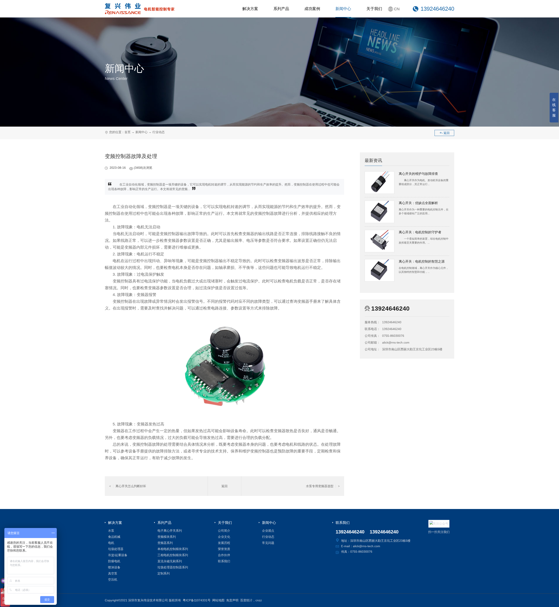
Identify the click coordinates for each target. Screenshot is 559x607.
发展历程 (224, 543)
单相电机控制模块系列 (172, 549)
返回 (444, 133)
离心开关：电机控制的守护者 (420, 232)
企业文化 (224, 536)
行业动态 (158, 132)
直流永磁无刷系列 (169, 561)
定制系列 (163, 573)
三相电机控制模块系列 (172, 555)
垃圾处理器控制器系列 (172, 567)
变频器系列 (165, 543)
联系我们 (224, 561)
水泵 (111, 530)
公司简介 (224, 530)
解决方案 (250, 9)
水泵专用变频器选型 (323, 486)
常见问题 (268, 543)
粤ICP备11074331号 (196, 600)
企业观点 (268, 530)
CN (397, 9)
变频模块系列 (166, 536)
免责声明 (232, 600)
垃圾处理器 (115, 549)
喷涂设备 (114, 567)
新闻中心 (343, 9)
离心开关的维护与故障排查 (418, 173)
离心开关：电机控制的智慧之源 (422, 261)
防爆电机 (114, 561)
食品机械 (114, 536)
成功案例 (312, 9)
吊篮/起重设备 (117, 555)
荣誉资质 (224, 549)
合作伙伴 (224, 555)
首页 (127, 132)
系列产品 (281, 9)
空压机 (112, 579)
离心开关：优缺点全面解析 (418, 203)
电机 (111, 543)
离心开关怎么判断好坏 (127, 486)
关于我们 (374, 9)
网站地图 (218, 600)
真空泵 (112, 573)
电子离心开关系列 (169, 530)
